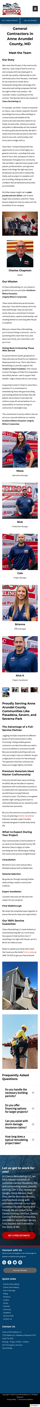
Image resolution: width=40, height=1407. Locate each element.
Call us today (29, 952)
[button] (2, 692)
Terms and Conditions (25, 1399)
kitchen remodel (25, 816)
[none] (33, 1093)
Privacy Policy (11, 1399)
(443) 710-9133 (7, 1339)
